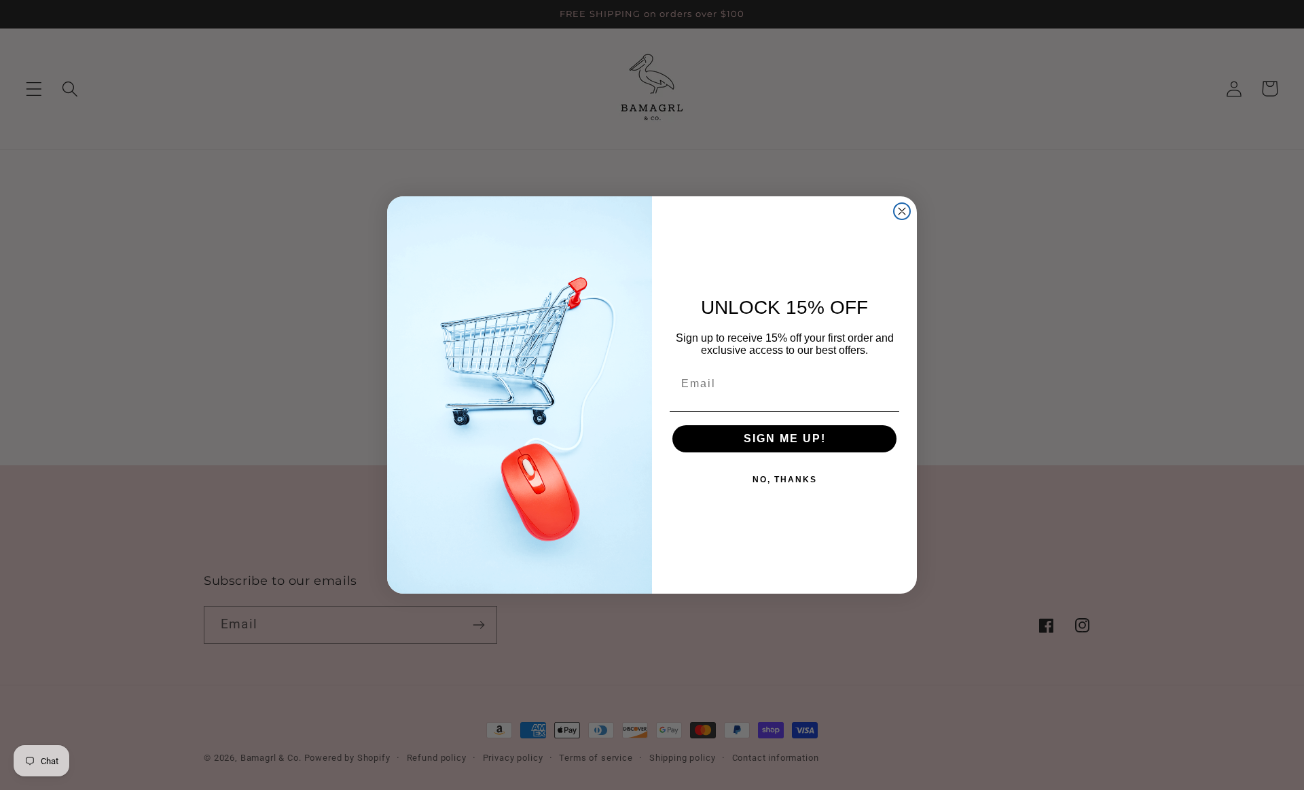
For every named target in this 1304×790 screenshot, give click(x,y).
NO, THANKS (785, 479)
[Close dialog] (902, 211)
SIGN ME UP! (785, 438)
